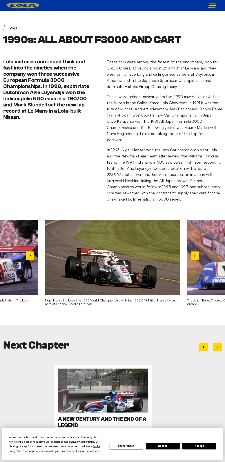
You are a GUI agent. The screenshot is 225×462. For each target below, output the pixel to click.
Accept (199, 445)
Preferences (126, 445)
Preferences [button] (92, 451)
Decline (162, 445)
